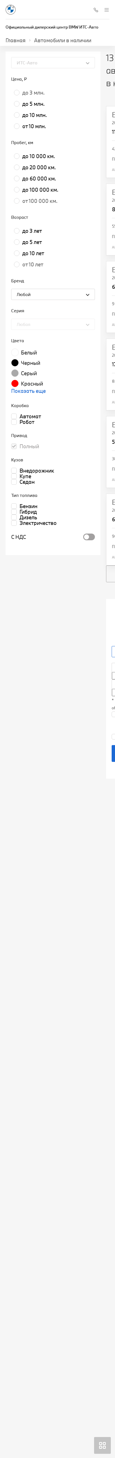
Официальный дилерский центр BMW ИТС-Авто (52, 27)
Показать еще (28, 391)
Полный (29, 446)
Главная (16, 40)
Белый (29, 352)
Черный (30, 363)
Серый (29, 373)
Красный (32, 383)
